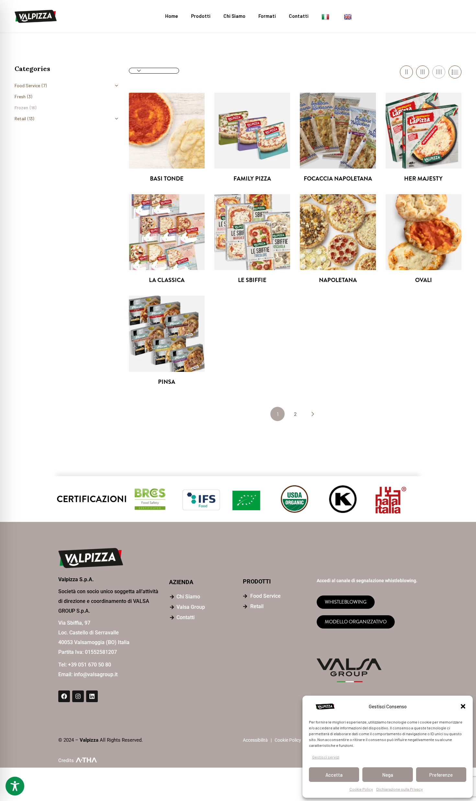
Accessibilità (255, 740)
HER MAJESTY (423, 179)
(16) (33, 107)
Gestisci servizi (325, 757)
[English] (348, 16)
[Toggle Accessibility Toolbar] (15, 786)
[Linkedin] (92, 696)
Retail (20, 118)
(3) (29, 96)
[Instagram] (78, 696)
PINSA (166, 382)
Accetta (334, 775)
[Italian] (326, 16)
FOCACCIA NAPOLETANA (338, 179)
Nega (387, 775)
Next (312, 414)
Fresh (20, 96)
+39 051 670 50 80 (89, 665)
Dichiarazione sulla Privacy (399, 789)
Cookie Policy (361, 789)
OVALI (423, 280)
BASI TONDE (167, 179)
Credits (66, 760)
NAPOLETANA (338, 280)
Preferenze (441, 775)
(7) (44, 85)
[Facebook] (64, 696)
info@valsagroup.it (96, 674)
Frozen (21, 107)
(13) (31, 118)
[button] (463, 706)
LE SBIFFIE (252, 280)
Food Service (27, 85)
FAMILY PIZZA (252, 179)
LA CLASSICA (167, 280)
